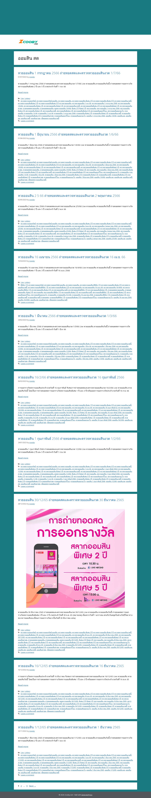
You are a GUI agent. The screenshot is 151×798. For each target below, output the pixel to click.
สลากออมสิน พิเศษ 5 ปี (33, 111)
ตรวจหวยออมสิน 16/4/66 (113, 287)
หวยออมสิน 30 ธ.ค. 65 (35, 645)
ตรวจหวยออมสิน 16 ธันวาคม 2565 (105, 696)
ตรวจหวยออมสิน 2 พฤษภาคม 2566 (105, 226)
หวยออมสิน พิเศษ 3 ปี (118, 295)
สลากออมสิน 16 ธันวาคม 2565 (115, 701)
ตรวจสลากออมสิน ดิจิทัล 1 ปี (90, 285)
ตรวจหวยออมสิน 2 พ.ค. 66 (81, 226)
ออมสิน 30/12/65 (117, 647)
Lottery (27, 98)
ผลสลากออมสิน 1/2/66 (62, 474)
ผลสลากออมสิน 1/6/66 (62, 108)
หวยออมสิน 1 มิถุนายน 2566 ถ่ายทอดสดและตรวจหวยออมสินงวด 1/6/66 (68, 134)
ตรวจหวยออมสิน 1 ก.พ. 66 (81, 469)
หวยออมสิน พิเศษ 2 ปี (84, 113)
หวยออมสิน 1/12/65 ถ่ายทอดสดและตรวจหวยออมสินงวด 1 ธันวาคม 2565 (69, 727)
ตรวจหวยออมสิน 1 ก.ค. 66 (81, 103)
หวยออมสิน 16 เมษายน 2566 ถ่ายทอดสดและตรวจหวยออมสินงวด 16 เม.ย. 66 (71, 257)
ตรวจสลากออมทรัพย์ (28, 101)
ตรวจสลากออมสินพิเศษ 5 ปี (48, 103)
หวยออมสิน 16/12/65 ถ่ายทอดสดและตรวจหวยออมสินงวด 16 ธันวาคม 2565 (71, 666)
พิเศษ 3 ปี (29, 292)
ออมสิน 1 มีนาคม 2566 (84, 359)
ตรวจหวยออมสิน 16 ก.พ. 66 (82, 408)
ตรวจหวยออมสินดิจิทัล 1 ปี (77, 290)
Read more (23, 92)
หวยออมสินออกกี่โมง (62, 116)
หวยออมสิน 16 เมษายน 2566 (82, 295)
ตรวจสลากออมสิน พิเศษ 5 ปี (103, 101)
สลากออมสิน (91, 108)
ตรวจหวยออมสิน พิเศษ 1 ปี (34, 410)
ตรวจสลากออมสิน (64, 101)
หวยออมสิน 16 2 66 (31, 417)
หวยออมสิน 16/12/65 (74, 706)
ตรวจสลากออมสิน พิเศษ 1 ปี (82, 405)
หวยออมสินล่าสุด (47, 116)
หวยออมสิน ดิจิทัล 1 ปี (102, 295)
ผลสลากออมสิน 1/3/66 (62, 351)
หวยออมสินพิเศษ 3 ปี (73, 297)
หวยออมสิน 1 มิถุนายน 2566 (55, 175)
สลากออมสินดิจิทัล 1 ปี (101, 292)
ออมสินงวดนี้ (25, 118)
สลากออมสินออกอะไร (116, 111)
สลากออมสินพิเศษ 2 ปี (65, 111)
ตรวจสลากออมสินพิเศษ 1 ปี (28, 408)
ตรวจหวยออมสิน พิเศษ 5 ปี (53, 106)
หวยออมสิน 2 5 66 (30, 236)
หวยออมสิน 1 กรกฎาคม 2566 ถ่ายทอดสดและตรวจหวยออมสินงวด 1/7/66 (69, 73)
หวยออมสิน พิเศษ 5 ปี (100, 113)
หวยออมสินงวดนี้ (115, 113)
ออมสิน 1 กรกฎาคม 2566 (95, 116)
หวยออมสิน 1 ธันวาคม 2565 (50, 767)
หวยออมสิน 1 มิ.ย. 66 (36, 175)
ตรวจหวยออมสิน (65, 103)
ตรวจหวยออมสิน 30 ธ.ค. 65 (82, 635)
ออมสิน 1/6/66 (111, 116)
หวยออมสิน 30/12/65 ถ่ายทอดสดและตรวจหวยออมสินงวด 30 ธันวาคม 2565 (71, 500)
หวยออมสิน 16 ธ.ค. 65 (35, 706)
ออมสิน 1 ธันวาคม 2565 (95, 770)
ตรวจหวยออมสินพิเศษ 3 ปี (97, 290)
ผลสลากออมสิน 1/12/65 (63, 762)
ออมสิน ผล (121, 116)
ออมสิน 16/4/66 (24, 300)
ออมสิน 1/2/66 (111, 481)
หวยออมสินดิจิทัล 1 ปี (57, 297)
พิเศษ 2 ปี (75, 108)
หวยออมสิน (124, 172)
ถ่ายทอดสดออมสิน (47, 108)
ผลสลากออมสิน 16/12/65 (69, 701)
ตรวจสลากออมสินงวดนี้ (122, 101)
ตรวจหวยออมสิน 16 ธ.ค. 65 (82, 696)
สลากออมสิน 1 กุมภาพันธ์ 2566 (108, 474)
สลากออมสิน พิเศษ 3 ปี (69, 292)
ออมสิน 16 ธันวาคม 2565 (101, 709)
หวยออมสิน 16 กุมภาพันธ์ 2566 (67, 417)
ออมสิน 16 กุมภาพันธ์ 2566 (101, 420)
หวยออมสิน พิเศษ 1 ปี (87, 417)
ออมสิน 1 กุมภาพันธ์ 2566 (95, 481)
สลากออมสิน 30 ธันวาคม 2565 (115, 640)
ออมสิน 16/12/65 (117, 709)
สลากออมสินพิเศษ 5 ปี (82, 111)
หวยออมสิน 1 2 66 (30, 479)
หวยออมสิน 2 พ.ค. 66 (45, 236)
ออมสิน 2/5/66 (111, 238)
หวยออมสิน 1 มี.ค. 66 (36, 356)
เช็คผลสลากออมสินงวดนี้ (50, 118)
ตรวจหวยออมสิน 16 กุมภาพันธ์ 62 (105, 408)
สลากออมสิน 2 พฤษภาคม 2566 (108, 231)
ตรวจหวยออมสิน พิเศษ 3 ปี (41, 290)
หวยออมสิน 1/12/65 (68, 767)
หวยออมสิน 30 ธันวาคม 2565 (54, 645)
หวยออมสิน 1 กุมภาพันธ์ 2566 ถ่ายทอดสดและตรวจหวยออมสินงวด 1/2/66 (69, 438)
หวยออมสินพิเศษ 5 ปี (32, 116)
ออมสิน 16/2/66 (118, 420)
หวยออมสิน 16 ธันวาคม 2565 (54, 706)
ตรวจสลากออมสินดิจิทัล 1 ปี (38, 287)
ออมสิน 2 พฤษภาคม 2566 (95, 238)
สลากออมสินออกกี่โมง (98, 111)
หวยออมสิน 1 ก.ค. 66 (45, 113)
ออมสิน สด (118, 177)
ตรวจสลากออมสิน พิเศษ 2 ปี (82, 101)
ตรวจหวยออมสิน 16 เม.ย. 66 (92, 287)
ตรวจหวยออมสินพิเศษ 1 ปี (91, 410)
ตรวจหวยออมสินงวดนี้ (72, 106)
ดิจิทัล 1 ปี (24, 285)
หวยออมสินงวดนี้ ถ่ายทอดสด (38, 297)
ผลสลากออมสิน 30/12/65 (69, 640)
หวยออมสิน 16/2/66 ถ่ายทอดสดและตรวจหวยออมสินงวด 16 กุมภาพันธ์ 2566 (71, 377)
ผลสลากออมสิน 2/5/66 (62, 231)
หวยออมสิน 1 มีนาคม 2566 (55, 356)
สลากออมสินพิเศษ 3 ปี (118, 292)
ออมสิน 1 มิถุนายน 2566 (84, 177)
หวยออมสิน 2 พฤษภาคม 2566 (65, 236)
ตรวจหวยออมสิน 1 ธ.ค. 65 (81, 757)
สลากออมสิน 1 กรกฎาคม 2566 (108, 108)
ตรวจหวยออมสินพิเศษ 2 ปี (90, 106)
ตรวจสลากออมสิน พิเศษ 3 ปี (111, 285)
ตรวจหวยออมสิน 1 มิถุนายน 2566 (104, 165)
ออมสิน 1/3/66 (98, 359)
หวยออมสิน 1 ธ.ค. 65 (31, 767)
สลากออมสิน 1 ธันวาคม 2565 (108, 762)
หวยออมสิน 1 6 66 (30, 113)
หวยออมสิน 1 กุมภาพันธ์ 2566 (65, 479)
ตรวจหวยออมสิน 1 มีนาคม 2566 (103, 346)
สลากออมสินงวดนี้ (49, 111)
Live (22, 98)
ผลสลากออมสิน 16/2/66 (63, 412)
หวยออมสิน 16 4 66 (64, 295)
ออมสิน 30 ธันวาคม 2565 (101, 647)
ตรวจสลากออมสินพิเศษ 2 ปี (28, 103)
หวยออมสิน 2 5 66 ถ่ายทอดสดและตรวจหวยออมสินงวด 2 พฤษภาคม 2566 (69, 195)
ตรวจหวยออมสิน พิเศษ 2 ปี (33, 106)
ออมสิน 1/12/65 (110, 770)
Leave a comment (27, 121)
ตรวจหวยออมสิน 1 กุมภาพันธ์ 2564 (104, 469)
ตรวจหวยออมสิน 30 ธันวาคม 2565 (105, 635)
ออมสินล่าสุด (35, 118)
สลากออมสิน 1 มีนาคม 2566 (107, 351)
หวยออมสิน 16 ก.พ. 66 (47, 417)
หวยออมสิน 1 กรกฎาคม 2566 (65, 113)
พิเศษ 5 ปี (82, 108)
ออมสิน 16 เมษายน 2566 (122, 297)
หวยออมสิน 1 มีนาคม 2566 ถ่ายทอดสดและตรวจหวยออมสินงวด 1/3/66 (67, 316)
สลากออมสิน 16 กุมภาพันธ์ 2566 (110, 412)
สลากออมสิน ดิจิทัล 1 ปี (52, 292)
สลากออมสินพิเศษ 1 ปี (65, 415)
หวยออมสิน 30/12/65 (74, 645)
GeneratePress (86, 795)
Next (32, 786)
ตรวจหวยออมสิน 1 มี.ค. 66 (81, 346)
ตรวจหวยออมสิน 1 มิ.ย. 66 (81, 165)
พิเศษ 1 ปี (76, 412)
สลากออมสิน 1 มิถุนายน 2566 (107, 170)
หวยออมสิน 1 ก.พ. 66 (45, 479)
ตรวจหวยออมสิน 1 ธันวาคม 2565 (104, 757)
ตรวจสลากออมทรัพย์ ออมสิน (47, 101)
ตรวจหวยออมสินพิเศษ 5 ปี (109, 106)
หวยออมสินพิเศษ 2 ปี (119, 175)
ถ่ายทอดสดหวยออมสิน (31, 108)
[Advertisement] (75, 17)
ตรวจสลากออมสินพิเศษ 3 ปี (59, 287)
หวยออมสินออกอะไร (78, 116)
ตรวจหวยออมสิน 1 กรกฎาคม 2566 (104, 103)
